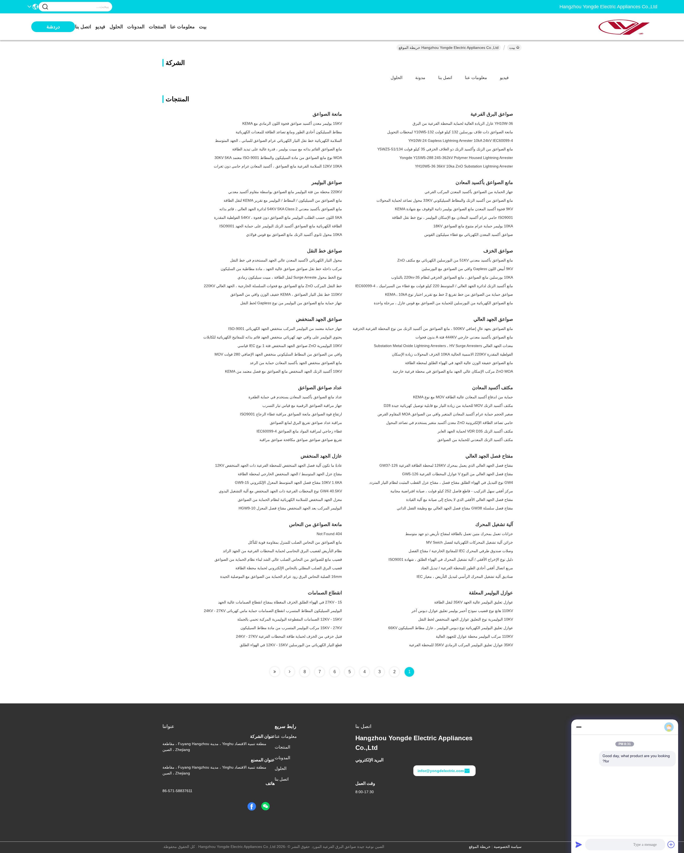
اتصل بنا (83, 26)
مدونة (420, 77)
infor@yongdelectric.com (441, 771)
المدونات (136, 26)
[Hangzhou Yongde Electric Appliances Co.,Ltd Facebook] (251, 806)
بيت (203, 26)
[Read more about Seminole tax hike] (289, 671)
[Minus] (579, 727)
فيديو (100, 26)
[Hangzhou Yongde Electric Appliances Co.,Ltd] (627, 27)
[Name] (45, 6)
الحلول (116, 26)
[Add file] (671, 844)
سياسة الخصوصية (508, 846)
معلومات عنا (182, 26)
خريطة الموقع (480, 846)
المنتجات (157, 26)
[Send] (578, 844)
